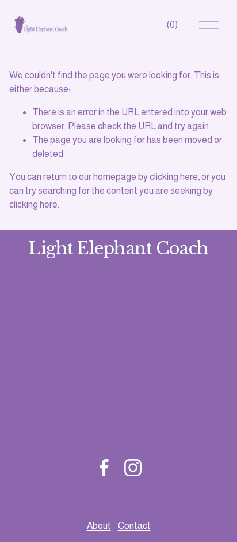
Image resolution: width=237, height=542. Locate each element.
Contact (134, 525)
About (99, 525)
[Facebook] (104, 467)
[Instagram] (133, 467)
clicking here (174, 177)
